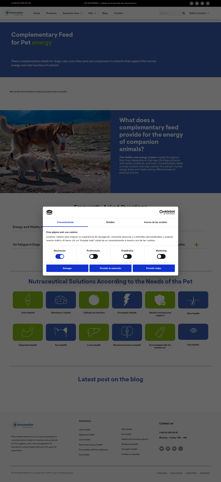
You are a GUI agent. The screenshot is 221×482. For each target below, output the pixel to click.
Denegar (67, 268)
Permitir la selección (110, 268)
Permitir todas (153, 268)
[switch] (93, 256)
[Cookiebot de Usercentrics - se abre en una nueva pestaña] (162, 212)
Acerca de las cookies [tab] (155, 222)
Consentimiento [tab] (65, 222)
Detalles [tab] (110, 222)
